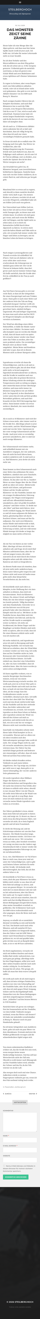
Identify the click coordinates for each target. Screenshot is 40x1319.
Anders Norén (25, 1307)
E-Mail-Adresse (10, 1146)
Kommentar (8, 1111)
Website (6, 1156)
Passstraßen (9, 1087)
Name (6, 1136)
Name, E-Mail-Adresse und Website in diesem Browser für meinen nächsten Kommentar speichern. (19, 1168)
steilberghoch (20, 9)
